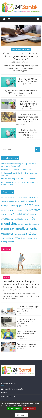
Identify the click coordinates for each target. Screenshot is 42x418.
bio (25, 201)
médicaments (26, 228)
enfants (35, 210)
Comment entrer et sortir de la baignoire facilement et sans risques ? (27, 321)
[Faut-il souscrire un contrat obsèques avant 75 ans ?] (8, 343)
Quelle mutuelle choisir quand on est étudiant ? (28, 132)
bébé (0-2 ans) (7, 205)
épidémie (9, 241)
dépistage (19, 210)
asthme (17, 201)
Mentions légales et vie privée (12, 389)
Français (17, 214)
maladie (21, 224)
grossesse (6, 218)
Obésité (5, 233)
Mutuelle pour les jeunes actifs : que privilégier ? (28, 103)
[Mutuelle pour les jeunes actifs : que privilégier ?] (8, 100)
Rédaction (26, 62)
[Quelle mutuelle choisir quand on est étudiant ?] (8, 129)
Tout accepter (14, 408)
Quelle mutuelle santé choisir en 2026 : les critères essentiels (21, 91)
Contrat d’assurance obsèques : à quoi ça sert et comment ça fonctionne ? (21, 56)
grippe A (33, 214)
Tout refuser (30, 408)
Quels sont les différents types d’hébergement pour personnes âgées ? (28, 309)
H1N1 (14, 219)
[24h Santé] (3, 19)
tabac (12, 238)
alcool (3, 198)
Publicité (4, 393)
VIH (3, 241)
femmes (3, 214)
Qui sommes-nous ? (8, 396)
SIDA (34, 233)
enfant (27, 210)
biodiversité (32, 201)
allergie (18, 198)
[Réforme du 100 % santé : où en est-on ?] (8, 78)
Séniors (6, 277)
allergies (24, 198)
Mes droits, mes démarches (21, 49)
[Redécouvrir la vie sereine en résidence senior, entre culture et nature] (8, 113)
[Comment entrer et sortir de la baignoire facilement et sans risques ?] (8, 318)
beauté (21, 201)
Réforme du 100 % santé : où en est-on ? (28, 80)
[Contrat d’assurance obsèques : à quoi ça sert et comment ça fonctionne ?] (21, 26)
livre (17, 224)
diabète (12, 210)
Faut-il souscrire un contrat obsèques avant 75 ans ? (26, 345)
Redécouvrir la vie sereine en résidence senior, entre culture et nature (28, 118)
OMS (11, 234)
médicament (8, 228)
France (9, 214)
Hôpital (20, 219)
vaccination (27, 238)
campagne (18, 205)
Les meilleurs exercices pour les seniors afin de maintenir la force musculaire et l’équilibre (21, 284)
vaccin (19, 238)
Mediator (28, 224)
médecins (35, 224)
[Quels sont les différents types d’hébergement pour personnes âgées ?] (8, 306)
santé (27, 233)
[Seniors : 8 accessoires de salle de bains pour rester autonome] (8, 330)
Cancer (28, 205)
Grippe (25, 214)
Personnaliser (21, 415)
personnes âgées (19, 234)
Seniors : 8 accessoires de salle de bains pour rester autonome (26, 334)
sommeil (5, 238)
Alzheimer (32, 197)
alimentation (11, 198)
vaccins (35, 238)
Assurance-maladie (7, 201)
